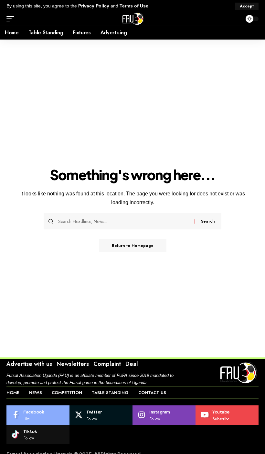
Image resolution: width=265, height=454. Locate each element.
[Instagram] (164, 415)
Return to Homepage (133, 246)
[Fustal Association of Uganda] (132, 19)
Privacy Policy (93, 6)
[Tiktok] (37, 434)
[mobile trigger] (11, 18)
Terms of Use (134, 6)
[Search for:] (124, 221)
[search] (235, 19)
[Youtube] (227, 415)
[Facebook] (37, 415)
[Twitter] (100, 415)
